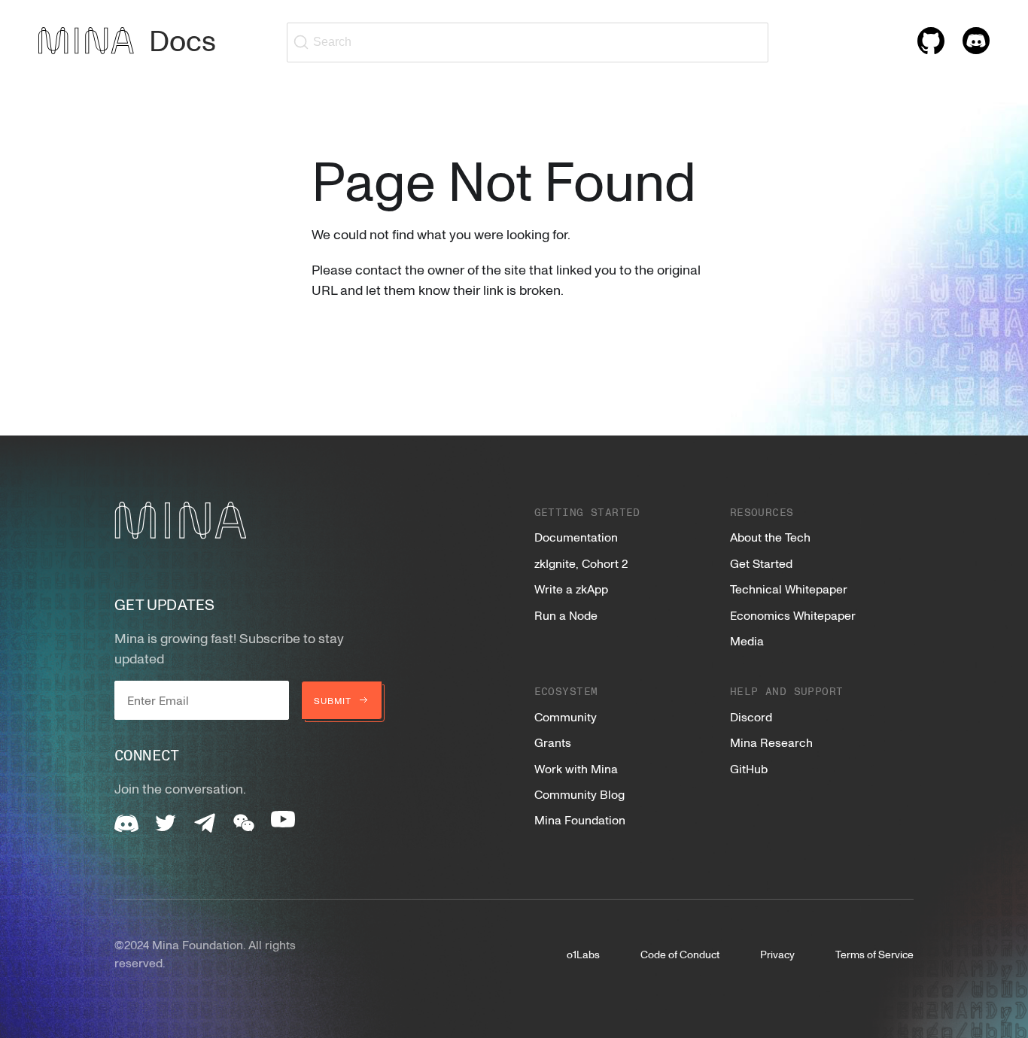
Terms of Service (874, 954)
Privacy (777, 954)
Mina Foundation (579, 820)
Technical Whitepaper (788, 589)
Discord (751, 717)
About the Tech (770, 537)
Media (747, 641)
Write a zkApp (571, 589)
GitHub (749, 768)
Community (565, 717)
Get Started (761, 563)
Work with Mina (576, 768)
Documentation (576, 537)
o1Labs (583, 954)
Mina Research (771, 742)
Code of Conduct (679, 954)
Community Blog (579, 794)
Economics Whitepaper (793, 615)
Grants (552, 742)
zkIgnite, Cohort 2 (581, 563)
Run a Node (566, 615)
